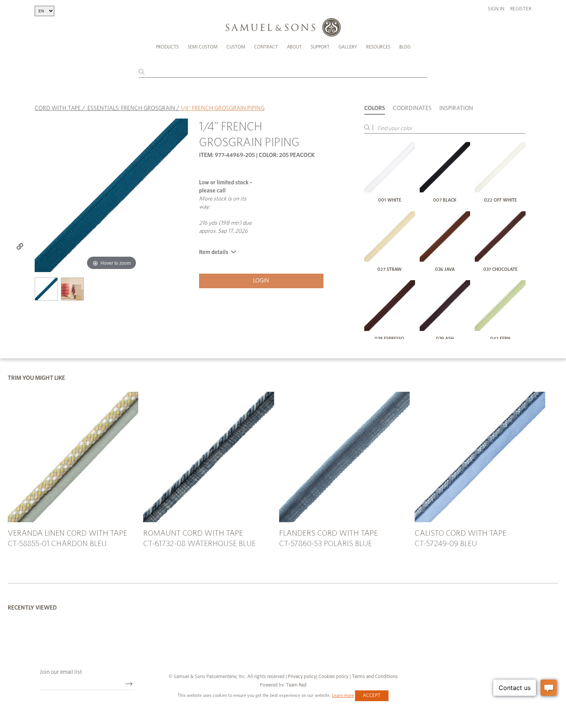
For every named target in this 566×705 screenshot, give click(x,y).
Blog (404, 47)
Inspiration (456, 108)
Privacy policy (302, 676)
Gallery (347, 47)
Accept (372, 695)
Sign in (496, 9)
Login (261, 281)
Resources (378, 47)
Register (520, 9)
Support (320, 47)
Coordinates (412, 108)
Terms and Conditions (374, 676)
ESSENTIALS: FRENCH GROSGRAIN (131, 108)
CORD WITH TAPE (58, 108)
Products (167, 47)
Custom (235, 47)
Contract (266, 47)
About (294, 47)
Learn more (343, 695)
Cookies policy (333, 676)
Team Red (296, 685)
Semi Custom (203, 47)
